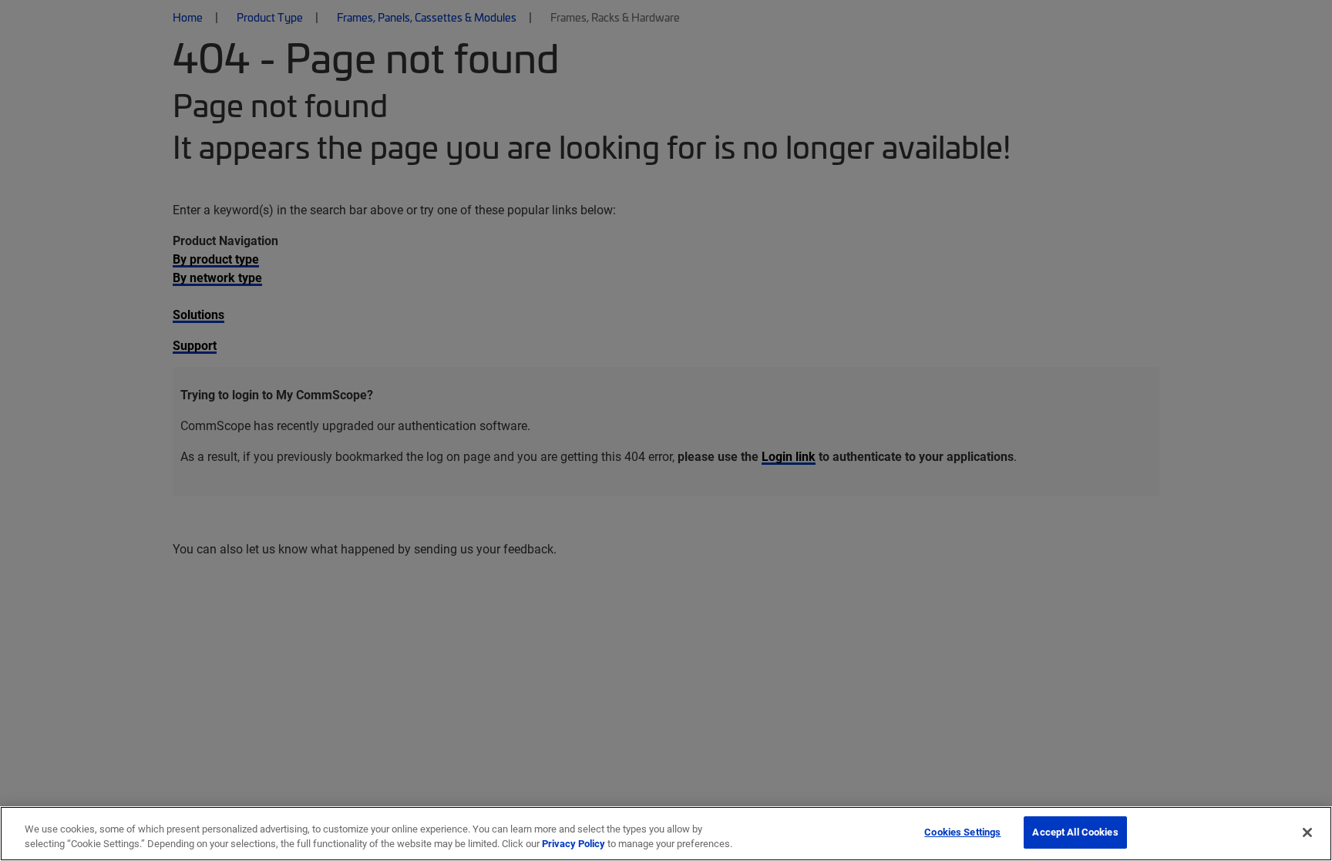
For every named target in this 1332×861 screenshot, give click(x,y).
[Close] (1307, 832)
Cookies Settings (962, 832)
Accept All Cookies (1075, 832)
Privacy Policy (573, 844)
